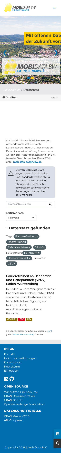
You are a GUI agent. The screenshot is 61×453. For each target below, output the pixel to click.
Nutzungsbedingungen (20, 358)
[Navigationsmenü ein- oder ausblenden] (54, 8)
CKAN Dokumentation (19, 396)
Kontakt (9, 354)
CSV (29, 319)
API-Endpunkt (14, 420)
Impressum (12, 366)
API (50, 331)
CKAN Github (13, 400)
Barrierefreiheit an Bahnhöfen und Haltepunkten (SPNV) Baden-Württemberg (28, 280)
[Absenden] (50, 204)
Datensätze (31, 89)
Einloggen (11, 370)
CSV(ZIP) (11, 319)
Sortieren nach (15, 212)
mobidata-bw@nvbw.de (27, 161)
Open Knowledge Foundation (24, 404)
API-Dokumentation (23, 334)
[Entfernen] (37, 236)
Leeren (54, 97)
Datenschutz (13, 362)
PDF (21, 319)
